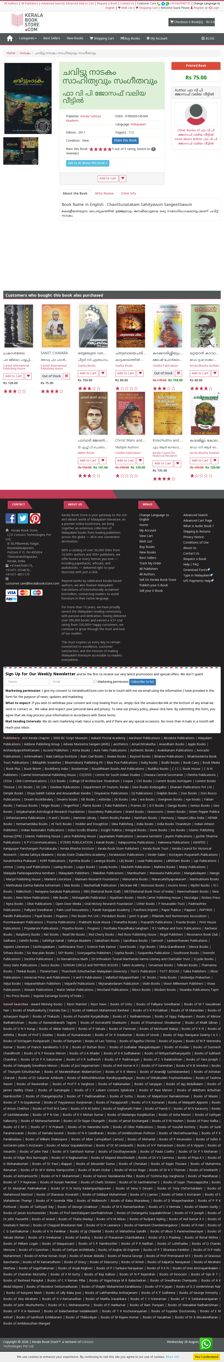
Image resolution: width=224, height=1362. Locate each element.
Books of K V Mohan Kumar (83, 1115)
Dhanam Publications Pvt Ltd (191, 787)
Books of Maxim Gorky (201, 1207)
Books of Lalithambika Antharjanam (111, 1293)
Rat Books (51, 935)
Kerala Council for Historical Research (165, 455)
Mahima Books (164, 867)
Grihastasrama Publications (25, 818)
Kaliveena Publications (174, 843)
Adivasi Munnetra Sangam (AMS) (86, 744)
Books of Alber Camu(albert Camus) (97, 1139)
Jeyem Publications (178, 836)
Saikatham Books (107, 941)
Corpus (128, 781)
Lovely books (108, 867)
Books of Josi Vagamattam (80, 1066)
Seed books (127, 947)
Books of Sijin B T (204, 1274)
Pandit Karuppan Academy (111, 910)
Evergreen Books (170, 800)
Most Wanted (77, 1004)
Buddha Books (158, 769)
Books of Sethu (121, 1096)
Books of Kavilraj (77, 1238)
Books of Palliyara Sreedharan (158, 1004)
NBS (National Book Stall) (102, 892)
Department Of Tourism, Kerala (106, 787)
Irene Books (158, 830)
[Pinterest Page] (35, 523)
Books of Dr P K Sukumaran (41, 1060)
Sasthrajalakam (44, 947)
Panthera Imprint (145, 910)
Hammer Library (84, 818)
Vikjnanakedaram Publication (118, 984)
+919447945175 (180, 3)
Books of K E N (158, 1268)
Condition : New (77, 141)
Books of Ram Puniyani (147, 1305)
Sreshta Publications (38, 959)
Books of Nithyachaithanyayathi (167, 1053)
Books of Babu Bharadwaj (130, 1201)
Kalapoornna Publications (136, 843)
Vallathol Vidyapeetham (122, 978)
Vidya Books (12, 984)
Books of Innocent (173, 1274)
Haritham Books (145, 818)
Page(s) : (124, 133)
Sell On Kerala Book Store (157, 580)
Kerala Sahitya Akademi (36, 855)
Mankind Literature (57, 879)
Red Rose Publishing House (137, 935)
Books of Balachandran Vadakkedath (71, 1311)
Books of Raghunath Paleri (122, 1109)
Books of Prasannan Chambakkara (119, 1238)
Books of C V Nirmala (164, 1207)
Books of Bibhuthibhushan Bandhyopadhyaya (100, 1078)
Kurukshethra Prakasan (19, 861)
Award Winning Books (47, 1004)
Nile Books (60, 898)
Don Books (189, 793)
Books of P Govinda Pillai (54, 1201)
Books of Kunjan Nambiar (58, 1182)
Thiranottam (49, 971)
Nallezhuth (23, 892)
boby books (149, 763)
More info (172, 1356)
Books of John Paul (34, 1152)
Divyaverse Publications (111, 793)
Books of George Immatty (198, 1293)
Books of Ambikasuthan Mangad (26, 1324)
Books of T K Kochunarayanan (124, 1311)
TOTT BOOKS (169, 971)
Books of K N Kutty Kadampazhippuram (81, 1189)
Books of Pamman (122, 1029)
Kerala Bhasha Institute (204, 366)
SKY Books (66, 953)
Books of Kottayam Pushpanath (26, 1041)
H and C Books (59, 818)
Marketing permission (112, 682)
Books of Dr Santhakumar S (139, 1182)
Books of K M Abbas (111, 1219)
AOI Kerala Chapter (36, 738)
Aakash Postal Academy (108, 738)
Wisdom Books (165, 990)
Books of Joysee (170, 1041)
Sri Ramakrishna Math (72, 959)
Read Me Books (73, 935)
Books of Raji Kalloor (99, 1274)
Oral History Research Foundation (109, 904)
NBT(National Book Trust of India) (148, 892)
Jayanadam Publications (116, 836)
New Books (75, 38)
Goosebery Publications (105, 812)
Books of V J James (144, 1195)
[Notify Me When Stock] (66, 376)
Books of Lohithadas (172, 1244)
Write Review (104, 194)
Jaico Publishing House (80, 836)
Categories (27, 38)
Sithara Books (13, 953)
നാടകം (25, 53)
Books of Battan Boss (88, 1047)
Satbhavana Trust (71, 947)
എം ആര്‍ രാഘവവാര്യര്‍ (171, 447)
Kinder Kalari (156, 855)
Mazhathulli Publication (100, 886)
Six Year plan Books (41, 953)
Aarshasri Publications (144, 738)
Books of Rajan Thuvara (168, 1164)
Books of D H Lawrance (103, 1225)
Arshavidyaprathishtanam (21, 750)
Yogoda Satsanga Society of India (57, 996)
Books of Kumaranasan (74, 1035)
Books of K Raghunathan (69, 1158)
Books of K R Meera (120, 1072)
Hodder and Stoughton (91, 824)
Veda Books (168, 978)
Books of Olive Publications (133, 1127)
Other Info (128, 194)
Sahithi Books (29, 941)
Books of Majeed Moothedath (113, 1158)
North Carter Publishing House (159, 898)
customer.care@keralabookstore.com (32, 584)
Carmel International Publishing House (16, 367)
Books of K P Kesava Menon (45, 1053)
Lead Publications (150, 861)
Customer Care (163, 3)
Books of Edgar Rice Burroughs (25, 1158)
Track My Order (150, 563)
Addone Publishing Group (42, 744)
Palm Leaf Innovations (72, 910)
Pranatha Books (125, 922)
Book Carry (191, 763)
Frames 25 (138, 806)
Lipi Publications (205, 861)
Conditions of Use (196, 543)
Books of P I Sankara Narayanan (119, 1268)
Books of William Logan (20, 1244)
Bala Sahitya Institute (61, 757)
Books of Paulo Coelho (157, 1152)
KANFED (199, 843)
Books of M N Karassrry (191, 1109)
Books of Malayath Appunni (188, 1103)
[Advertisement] (112, 251)
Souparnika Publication (154, 953)
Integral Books (135, 830)
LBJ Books (126, 861)
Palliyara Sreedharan (38, 910)
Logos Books (85, 867)
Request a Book (107, 3)
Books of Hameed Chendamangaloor (151, 1225)
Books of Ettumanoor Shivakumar (156, 1023)
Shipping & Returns (196, 532)
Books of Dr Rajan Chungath (84, 1121)
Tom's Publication (143, 971)
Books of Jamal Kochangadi (128, 1121)
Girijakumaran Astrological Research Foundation (50, 812)
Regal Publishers (171, 935)
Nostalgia (191, 898)
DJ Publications (142, 793)
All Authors (11, 3)
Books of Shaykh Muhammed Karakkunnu (111, 1287)
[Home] (9, 38)
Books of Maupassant (58, 1244)
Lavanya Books (105, 861)
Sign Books (148, 947)
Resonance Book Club (202, 935)
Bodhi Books (170, 763)
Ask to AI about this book (87, 163)
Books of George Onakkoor (78, 1207)
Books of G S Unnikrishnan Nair (198, 1287)
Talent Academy (133, 965)
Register (198, 8)
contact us (25, 709)
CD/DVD (85, 775)
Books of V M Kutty (65, 1274)
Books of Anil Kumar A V (120, 1066)
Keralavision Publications (126, 855)
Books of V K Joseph (189, 1213)
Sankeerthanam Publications (187, 941)
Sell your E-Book (151, 591)
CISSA (7, 781)
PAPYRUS (205, 910)
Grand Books (134, 812)
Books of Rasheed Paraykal (23, 1281)
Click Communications (31, 781)
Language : (130, 125)
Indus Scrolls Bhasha (82, 830)
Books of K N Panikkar (49, 1232)
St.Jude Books (204, 959)
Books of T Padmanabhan (86, 1096)
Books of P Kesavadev (175, 1139)
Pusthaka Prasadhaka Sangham (126, 929)
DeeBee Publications (65, 787)
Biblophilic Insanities (46, 763)
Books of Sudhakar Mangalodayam (134, 1047)
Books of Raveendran (32, 1084)
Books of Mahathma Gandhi (125, 1232)
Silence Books (198, 947)
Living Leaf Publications (33, 867)
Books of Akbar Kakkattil (57, 1029)
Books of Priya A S (191, 1158)
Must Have (98, 1004)
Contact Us (127, 3)
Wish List (126, 8)
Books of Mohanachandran (40, 1121)
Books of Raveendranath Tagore (52, 1023)
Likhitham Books (178, 861)
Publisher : (83, 119)
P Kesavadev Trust (171, 904)
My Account (159, 39)
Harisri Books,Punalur (115, 818)
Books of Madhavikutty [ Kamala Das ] (40, 1011)
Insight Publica (111, 830)
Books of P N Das (46, 1115)
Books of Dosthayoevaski (117, 1152)
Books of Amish (132, 1262)
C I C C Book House (186, 769)
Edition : (75, 133)
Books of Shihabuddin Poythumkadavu (164, 1078)
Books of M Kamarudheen (41, 1262)
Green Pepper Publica (204, 812)
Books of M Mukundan (187, 1011)
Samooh (157, 941)
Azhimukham (33, 757)
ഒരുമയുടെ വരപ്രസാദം (97, 353)
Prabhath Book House (94, 922)
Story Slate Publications (20, 965)
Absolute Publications (179, 738)
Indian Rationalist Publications (42, 830)
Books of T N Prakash (47, 1127)
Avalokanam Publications (175, 750)
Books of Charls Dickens (98, 1182)
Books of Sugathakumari (36, 1268)
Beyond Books (140, 757)
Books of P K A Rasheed (21, 1311)
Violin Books (151, 984)
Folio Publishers (116, 806)
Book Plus (13, 769)
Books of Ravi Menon (155, 1090)
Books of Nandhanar (203, 1176)
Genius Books (200, 806)
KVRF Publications (52, 861)
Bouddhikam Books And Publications (118, 769)
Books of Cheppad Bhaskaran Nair (57, 1225)
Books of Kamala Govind (45, 1133)
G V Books (156, 806)
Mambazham (136, 873)
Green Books (176, 812)
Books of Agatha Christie (137, 1041)
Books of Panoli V (157, 1109)
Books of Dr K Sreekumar (113, 1035)
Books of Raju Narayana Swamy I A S (190, 1035)
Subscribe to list (142, 682)
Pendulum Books (114, 916)
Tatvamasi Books (160, 965)
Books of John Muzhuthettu (23, 1305)
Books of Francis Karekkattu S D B (42, 1047)
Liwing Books (63, 867)
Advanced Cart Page (197, 521)
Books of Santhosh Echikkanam (39, 1317)
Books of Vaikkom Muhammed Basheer (100, 1011)
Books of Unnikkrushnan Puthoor (131, 1133)
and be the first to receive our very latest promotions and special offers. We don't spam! (104, 674)
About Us (189, 548)
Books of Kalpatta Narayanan (168, 1262)
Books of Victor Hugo (130, 1170)
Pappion (190, 910)
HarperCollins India (190, 818)
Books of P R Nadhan (137, 1244)
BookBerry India (56, 769)
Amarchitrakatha (144, 744)
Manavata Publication (164, 873)
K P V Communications (40, 843)
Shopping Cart (148, 8)
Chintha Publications (165, 366)
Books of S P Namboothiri (98, 1244)
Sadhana (9, 941)
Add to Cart (108, 178)
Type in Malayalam (196, 576)
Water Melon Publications (75, 990)
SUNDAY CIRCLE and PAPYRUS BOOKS (90, 965)
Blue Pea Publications (122, 763)
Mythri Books (86, 453)
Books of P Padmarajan (122, 1060)
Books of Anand (43, 1219)
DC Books (25, 787)
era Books (147, 800)
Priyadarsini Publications (41, 929)
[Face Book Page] (11, 523)
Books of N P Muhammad (60, 1176)
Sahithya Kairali (53, 941)
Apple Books (197, 744)
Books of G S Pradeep (164, 1238)
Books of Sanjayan (148, 1084)
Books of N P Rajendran (137, 1274)
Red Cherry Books (101, 935)
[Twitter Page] (23, 523)
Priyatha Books (73, 929)
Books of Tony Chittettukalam (180, 1189)
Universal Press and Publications (47, 978)
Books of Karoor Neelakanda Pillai (107, 1176)
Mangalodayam (195, 873)
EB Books (88, 800)
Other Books (145, 904)
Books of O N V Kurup (19, 1029)
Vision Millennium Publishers (183, 984)
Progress (93, 929)
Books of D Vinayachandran (173, 1201)
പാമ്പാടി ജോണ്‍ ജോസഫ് (100, 441)
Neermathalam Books (193, 892)
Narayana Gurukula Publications (57, 892)
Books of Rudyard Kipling (147, 1219)
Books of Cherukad (133, 1164)
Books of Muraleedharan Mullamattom (72, 1072)
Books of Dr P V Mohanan (198, 1152)
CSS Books (144, 781)
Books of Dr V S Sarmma (156, 1158)
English (110, 8)
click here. (167, 709)
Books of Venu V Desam (134, 1189)
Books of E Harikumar (110, 1305)
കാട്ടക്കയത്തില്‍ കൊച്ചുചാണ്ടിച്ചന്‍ (141, 360)
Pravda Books (186, 922)
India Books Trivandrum (174, 824)
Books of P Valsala (91, 1029)
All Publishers (29, 3)
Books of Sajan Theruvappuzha (185, 1182)
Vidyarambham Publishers (42, 984)
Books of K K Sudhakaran (122, 1053)
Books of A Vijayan (190, 1146)
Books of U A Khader (84, 1053)
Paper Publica (171, 910)
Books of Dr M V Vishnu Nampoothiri (47, 1170)
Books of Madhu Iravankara (106, 1299)
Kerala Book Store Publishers (118, 849)
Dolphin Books (166, 793)
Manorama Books (135, 879)
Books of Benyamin (67, 1041)
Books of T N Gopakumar (21, 1103)
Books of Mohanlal (141, 1139)
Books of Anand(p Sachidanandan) (165, 1072)
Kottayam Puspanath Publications (193, 855)
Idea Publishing (122, 824)
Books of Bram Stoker (94, 1170)
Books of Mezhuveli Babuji (159, 1029)
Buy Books (132, 39)
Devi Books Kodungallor (149, 787)
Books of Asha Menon (175, 1115)
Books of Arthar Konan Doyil (45, 1256)
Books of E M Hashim (167, 1121)
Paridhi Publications (17, 916)
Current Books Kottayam (174, 781)
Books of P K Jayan (158, 1287)
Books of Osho (121, 1004)
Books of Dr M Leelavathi (114, 1146)
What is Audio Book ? (198, 526)
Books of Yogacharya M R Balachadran (117, 1281)
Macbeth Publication (135, 867)
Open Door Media (68, 904)
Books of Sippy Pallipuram (173, 1017)
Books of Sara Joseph (202, 1060)
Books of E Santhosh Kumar (73, 1152)
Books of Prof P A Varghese (73, 1084)
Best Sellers (51, 38)
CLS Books (58, 781)
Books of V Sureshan (34, 1250)
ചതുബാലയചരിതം (131, 353)
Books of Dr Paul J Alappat (52, 1164)
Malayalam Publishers (73, 873)
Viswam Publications (38, 990)
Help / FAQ (191, 565)
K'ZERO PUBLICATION (76, 843)
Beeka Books (116, 757)
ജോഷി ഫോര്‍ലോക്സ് (170, 360)
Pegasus (62, 916)
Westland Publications (113, 990)
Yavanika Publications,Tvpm (199, 990)
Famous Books (27, 806)
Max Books (72, 886)
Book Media (211, 763)
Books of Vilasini (206, 1096)
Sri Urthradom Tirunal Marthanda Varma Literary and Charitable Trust (140, 959)
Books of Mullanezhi (92, 1201)
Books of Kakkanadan (114, 1084)
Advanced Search (52, 3)
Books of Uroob (147, 1035)
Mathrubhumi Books (204, 879)
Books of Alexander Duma (95, 1164)
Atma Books (81, 750)
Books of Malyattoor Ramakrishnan (163, 1096)
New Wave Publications (32, 898)
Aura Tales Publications (110, 750)
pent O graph (139, 916)
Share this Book (125, 141)
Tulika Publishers (194, 971)
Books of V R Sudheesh (83, 1060)
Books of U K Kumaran (147, 1103)
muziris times (177, 886)
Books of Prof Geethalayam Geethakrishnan (81, 1213)
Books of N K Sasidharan (85, 1133)
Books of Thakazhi (46, 1017)
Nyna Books (14, 904)
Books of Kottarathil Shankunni (103, 1023)
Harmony (167, 818)
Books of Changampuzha (44, 1096)
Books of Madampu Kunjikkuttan (131, 1115)
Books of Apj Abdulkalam (184, 1084)
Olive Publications (39, 904)
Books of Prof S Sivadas (35, 1035)
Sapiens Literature (16, 947)
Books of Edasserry (103, 1262)
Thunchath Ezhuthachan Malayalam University (94, 971)
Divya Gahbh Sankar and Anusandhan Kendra (59, 793)
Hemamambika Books (32, 824)
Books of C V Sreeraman (148, 1299)
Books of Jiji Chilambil (85, 1232)
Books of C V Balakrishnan (163, 1060)
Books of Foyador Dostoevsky (173, 1311)
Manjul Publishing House (23, 879)
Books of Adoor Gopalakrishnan (69, 1146)
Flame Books (91, 806)
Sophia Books (87, 366)
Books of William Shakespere (46, 1139)
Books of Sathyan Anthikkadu (73, 1250)
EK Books (121, 800)
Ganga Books (177, 806)
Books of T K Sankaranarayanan (194, 1299)
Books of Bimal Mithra (201, 1238)
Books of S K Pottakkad (150, 1011)
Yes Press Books (18, 996)
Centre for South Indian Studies (117, 775)
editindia (105, 800)
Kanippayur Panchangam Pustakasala (30, 849)
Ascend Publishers (56, 750)
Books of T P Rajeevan (19, 1182)
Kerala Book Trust (155, 849)
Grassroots (155, 812)
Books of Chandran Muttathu (24, 1274)
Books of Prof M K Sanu (50, 1109)
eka (133, 800)
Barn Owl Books (92, 757)
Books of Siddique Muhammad (104, 1195)
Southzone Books (186, 953)
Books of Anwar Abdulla (87, 1256)
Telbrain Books (187, 965)
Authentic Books (142, 750)
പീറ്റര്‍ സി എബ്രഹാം (93, 360)
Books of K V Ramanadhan (61, 1299)
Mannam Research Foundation (97, 879)
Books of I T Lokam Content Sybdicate (104, 1090)
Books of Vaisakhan (157, 1317)
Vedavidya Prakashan (195, 978)
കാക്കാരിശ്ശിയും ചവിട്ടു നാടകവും (181, 353)
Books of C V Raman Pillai (66, 1281)
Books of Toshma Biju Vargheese (160, 1176)
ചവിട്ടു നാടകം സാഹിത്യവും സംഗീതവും (110, 77)
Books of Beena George (125, 1256)
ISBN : (131, 116)
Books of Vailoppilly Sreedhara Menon (30, 1066)
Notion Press (210, 898)
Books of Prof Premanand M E (168, 1256)
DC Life (41, 787)
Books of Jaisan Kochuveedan (24, 1213)
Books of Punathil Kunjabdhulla (86, 1017)
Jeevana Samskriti (149, 836)
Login (215, 8)
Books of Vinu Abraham (20, 1299)
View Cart (146, 536)
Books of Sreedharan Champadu (173, 1281)
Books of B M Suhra (85, 1109)
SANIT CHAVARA (54, 353)
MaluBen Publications (108, 873)
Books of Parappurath (112, 1103)
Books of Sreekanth (203, 1170)
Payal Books (43, 916)
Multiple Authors (127, 447)
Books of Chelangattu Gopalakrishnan (144, 1213)
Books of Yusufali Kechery (176, 1127)
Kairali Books (105, 843)
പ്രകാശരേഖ (14, 353)
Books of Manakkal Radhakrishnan (193, 1305)
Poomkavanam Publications (23, 922)
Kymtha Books (79, 861)
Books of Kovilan (176, 1047)
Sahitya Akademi (79, 941)
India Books (145, 824)
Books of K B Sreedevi (192, 1066)
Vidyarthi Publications (79, 984)
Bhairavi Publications (169, 757)
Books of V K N (193, 1029)
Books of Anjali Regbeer (75, 1268)
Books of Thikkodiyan (81, 1317)
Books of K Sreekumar (44, 1238)
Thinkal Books (26, 971)
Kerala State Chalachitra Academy (81, 855)
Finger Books (50, 806)
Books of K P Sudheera (158, 1293)
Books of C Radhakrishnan (132, 1017)
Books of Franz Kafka (202, 1121)
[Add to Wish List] (122, 178)
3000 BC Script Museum (70, 738)
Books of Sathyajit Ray (36, 1207)
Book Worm (32, 769)
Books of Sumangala (53, 1090)
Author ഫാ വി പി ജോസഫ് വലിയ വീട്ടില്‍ (194, 92)
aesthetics (120, 744)
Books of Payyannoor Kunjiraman (68, 1103)
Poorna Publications (61, 922)
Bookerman (79, 769)
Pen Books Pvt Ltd (84, 916)
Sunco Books (50, 965)
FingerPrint (71, 806)
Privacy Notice (193, 537)
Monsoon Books (152, 886)
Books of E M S (15, 1127)
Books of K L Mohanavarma (68, 1305)
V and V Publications (87, 978)
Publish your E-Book (153, 585)
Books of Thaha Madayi (75, 1219)
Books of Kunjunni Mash (24, 1293)
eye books (193, 800)
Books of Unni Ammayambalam (195, 1268)
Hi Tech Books (61, 824)
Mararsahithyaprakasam (169, 879)
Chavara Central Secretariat (163, 775)
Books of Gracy (75, 1262)
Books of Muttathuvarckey (178, 1133)
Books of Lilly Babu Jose (63, 1293)
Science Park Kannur (101, 947)
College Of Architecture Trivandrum (94, 781)
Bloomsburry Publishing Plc (84, 763)
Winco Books (141, 990)
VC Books (149, 978)
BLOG (209, 39)
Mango (215, 873)
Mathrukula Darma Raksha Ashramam (33, 886)
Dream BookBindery (38, 800)
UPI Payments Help (197, 581)
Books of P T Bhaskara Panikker (166, 1250)
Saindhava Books (135, 941)
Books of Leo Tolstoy (100, 1041)
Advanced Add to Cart (80, 3)
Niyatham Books (122, 898)
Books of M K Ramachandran (123, 1207)
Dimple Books (13, 793)
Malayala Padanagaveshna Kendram (29, 873)
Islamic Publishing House (42, 836)
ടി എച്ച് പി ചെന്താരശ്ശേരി (96, 447)
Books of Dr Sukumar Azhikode (40, 1078)
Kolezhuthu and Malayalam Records (182, 441)
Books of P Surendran (157, 1066)
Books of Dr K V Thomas (167, 1170)
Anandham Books (171, 744)
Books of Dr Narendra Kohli (88, 1127)
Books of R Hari (192, 1225)
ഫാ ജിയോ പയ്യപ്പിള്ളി (19, 360)
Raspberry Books (28, 935)
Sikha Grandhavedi (172, 947)
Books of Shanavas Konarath (57, 1195)
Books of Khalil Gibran (201, 1023)
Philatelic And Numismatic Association (179, 916)
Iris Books (178, 830)
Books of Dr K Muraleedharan (196, 1317)
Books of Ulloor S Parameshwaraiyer (176, 1232)
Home (11, 53)
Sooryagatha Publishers (94, 953)
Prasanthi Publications (156, 922)
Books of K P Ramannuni (155, 1146)
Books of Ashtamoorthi (20, 1176)
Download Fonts (195, 570)
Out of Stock (51, 376)
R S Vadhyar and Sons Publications (176, 929)
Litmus (8, 867)
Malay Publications (192, 867)
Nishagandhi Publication (89, 898)
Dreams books (67, 800)
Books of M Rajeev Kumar (120, 1317)
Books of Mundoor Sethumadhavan (52, 1287)
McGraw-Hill (128, 886)
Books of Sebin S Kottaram (181, 1195)
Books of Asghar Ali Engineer (119, 1250)
